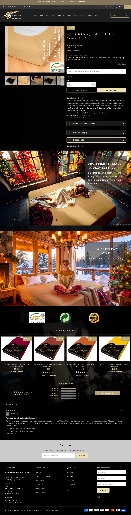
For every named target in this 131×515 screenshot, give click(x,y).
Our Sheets (70, 476)
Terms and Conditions (43, 476)
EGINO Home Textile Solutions (21, 510)
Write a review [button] (107, 393)
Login (120, 6)
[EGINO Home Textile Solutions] (11, 15)
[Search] (126, 15)
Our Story (21, 6)
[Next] (63, 49)
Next (123, 23)
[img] (10, 410)
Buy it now (111, 90)
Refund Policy (41, 488)
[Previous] (6, 49)
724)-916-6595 (17, 480)
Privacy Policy (40, 480)
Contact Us (40, 484)
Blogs (29, 6)
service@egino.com (17, 477)
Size (68, 67)
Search (38, 472)
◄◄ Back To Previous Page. (77, 118)
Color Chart (71, 480)
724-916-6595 (11, 6)
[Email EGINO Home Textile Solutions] (3, 6)
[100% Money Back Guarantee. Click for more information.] (94, 317)
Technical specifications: (84, 123)
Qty (68, 80)
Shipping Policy (41, 492)
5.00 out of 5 (28, 392)
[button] (45, 15)
